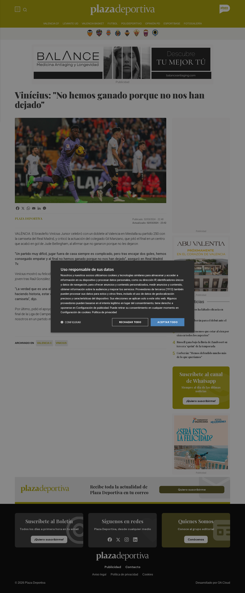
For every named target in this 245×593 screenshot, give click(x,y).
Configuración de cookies (76, 312)
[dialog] (122, 297)
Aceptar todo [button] (167, 322)
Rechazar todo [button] (130, 322)
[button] (71, 322)
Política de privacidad (104, 312)
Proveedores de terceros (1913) (154, 289)
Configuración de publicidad (92, 307)
